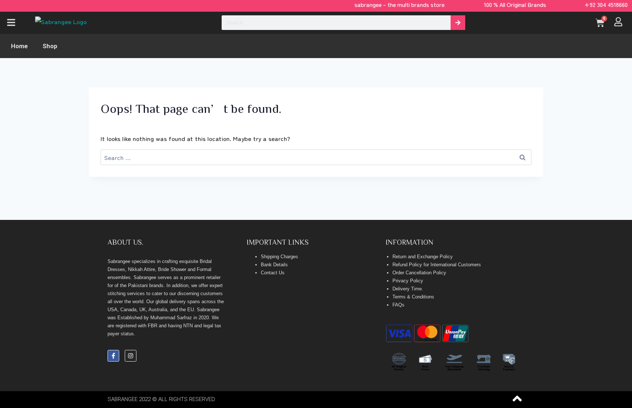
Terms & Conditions (413, 297)
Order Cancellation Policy (419, 272)
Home (19, 46)
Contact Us (273, 272)
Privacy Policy (407, 280)
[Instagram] (130, 356)
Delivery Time (407, 288)
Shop (49, 46)
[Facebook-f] (113, 356)
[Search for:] (316, 157)
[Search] (458, 22)
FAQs (398, 305)
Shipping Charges (279, 256)
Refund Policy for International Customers (436, 264)
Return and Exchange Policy (422, 256)
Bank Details (274, 264)
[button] (16, 22)
